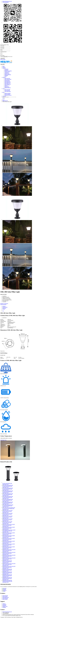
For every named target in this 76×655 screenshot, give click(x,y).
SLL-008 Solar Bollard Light (7, 502)
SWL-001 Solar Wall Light (6, 525)
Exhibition (4, 607)
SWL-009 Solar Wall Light (6, 528)
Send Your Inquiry (3, 304)
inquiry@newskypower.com (7, 611)
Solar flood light (5, 598)
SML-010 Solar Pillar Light (6, 558)
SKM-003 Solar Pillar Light (7, 575)
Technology (4, 604)
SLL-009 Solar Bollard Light (7, 505)
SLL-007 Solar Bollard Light (7, 500)
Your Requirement (3, 51)
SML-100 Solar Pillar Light (6, 564)
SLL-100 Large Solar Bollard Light (8, 508)
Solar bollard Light (5, 597)
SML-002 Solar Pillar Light (6, 550)
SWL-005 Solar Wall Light (6, 542)
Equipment (4, 605)
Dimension (4, 308)
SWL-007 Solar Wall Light (6, 533)
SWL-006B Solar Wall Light (7, 530)
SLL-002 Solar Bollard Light (7, 486)
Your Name (2, 45)
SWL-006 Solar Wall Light (6, 536)
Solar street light (5, 595)
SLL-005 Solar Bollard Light (7, 494)
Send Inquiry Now (5, 484)
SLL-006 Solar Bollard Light (7, 497)
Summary (4, 306)
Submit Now (2, 58)
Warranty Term (4, 606)
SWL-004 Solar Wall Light (6, 539)
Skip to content (2, 59)
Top (3, 310)
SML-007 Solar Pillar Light (6, 561)
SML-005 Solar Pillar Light (6, 553)
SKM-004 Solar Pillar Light (7, 578)
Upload (1, 56)
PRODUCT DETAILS (4, 303)
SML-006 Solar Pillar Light (6, 567)
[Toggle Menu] (5, 68)
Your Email (2, 47)
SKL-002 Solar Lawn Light (7, 514)
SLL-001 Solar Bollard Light (7, 483)
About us (3, 603)
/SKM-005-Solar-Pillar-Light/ (7, 581)
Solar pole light (4, 596)
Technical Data (4, 307)
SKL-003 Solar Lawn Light (7, 516)
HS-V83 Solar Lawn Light (6, 522)
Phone (1, 49)
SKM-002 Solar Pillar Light (7, 572)
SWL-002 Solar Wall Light (6, 547)
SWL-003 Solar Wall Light (6, 544)
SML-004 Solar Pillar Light (6, 556)
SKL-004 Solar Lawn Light (7, 519)
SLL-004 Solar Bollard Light (7, 491)
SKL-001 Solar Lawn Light (7, 511)
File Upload (2, 55)
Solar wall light (4, 599)
